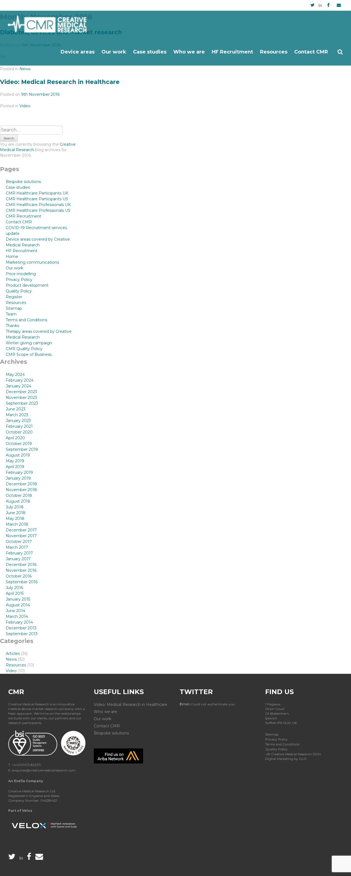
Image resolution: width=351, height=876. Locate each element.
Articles (13, 653)
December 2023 (21, 391)
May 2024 (15, 374)
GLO (303, 759)
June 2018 (16, 512)
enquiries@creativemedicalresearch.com (43, 770)
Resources (273, 52)
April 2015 (15, 593)
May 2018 (15, 518)
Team (11, 314)
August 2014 (18, 604)
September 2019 (22, 449)
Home (12, 256)
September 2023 (22, 403)
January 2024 (18, 386)
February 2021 (19, 426)
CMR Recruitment (23, 216)
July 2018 (15, 507)
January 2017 (18, 558)
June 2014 (15, 610)
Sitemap (14, 308)
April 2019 (15, 466)
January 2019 (18, 478)
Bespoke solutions (23, 181)
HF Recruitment (232, 52)
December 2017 (21, 530)
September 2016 (22, 581)
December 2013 (21, 628)
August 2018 (18, 501)
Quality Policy (19, 291)
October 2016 (19, 576)
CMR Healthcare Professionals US (38, 210)
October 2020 (19, 432)
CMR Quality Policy (24, 348)
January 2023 (18, 420)
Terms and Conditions (26, 319)
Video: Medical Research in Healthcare (60, 81)
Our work (113, 52)
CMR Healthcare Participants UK (37, 193)
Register (14, 296)
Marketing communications (32, 262)
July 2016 (14, 587)
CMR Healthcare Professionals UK (38, 204)
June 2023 (16, 409)
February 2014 (19, 622)
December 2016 (21, 564)
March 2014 (17, 616)
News (24, 68)
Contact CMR (311, 52)
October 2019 (19, 443)
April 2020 (15, 437)
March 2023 (17, 414)
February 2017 (19, 553)
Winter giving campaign (29, 342)
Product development (27, 285)
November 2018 (21, 489)
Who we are (189, 52)
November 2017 (21, 535)
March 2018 (17, 524)
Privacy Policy (19, 279)
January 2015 (18, 599)
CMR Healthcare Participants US (37, 198)
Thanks (12, 325)
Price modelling (21, 273)
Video (24, 105)
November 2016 (21, 570)
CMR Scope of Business (29, 354)
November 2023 (21, 397)
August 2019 (18, 455)
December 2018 (21, 483)
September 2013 (22, 633)
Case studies (149, 52)
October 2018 (19, 495)
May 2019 (15, 460)
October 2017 (19, 541)
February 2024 (19, 380)
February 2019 (19, 472)
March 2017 (17, 547)
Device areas (78, 52)
